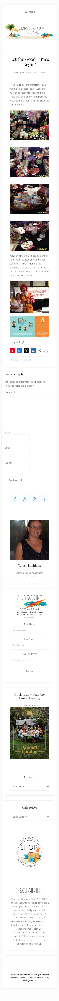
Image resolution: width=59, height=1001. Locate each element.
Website (9, 462)
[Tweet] (26, 350)
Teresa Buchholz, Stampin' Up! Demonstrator (29, 31)
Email (8, 447)
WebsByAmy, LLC (30, 981)
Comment (11, 392)
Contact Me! (29, 576)
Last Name (29, 639)
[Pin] (12, 350)
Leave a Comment (39, 72)
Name (9, 432)
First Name (29, 624)
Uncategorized (25, 360)
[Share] (19, 350)
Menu (32, 11)
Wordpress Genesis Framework (23, 978)
